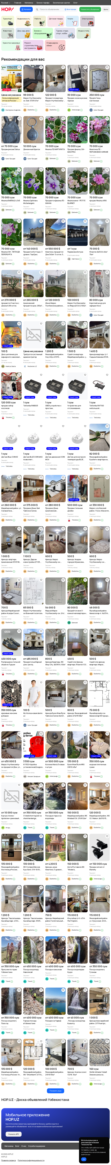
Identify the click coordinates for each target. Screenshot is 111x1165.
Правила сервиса (8, 1160)
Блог (75, 3)
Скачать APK (13, 1134)
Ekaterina (31, 110)
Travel (30, 827)
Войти (106, 9)
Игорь (8, 828)
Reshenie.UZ (32, 366)
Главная (17, 3)
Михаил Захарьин (34, 776)
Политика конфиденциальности (31, 1160)
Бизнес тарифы (43, 3)
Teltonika (31, 415)
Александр (76, 110)
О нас (23, 1146)
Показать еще (55, 1091)
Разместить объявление (90, 9)
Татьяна (9, 417)
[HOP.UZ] (9, 9)
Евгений (75, 623)
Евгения (53, 158)
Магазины (29, 3)
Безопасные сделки (61, 3)
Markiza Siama (11, 366)
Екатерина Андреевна (14, 110)
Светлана (75, 259)
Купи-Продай (98, 110)
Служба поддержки (36, 1146)
